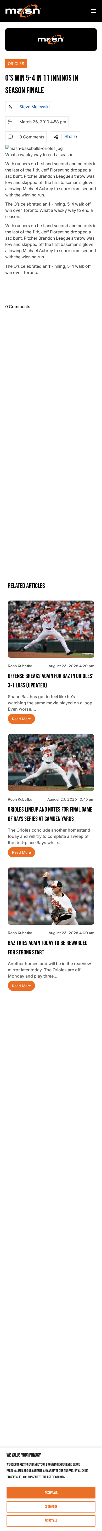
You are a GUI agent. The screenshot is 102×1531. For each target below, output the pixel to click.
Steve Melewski (34, 106)
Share (70, 136)
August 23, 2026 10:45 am (70, 799)
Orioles (16, 63)
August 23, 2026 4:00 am (71, 932)
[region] (51, 1489)
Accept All (51, 1492)
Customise (51, 1506)
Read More (21, 719)
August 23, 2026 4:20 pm (71, 666)
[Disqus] (51, 377)
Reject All (51, 1521)
